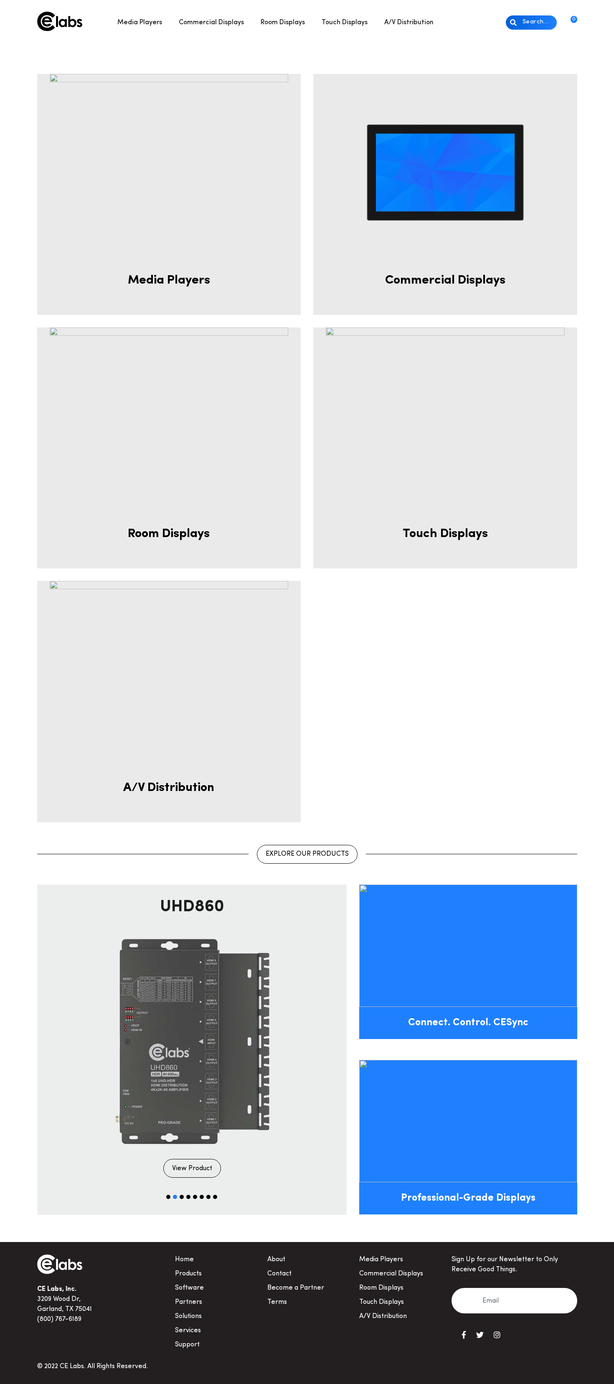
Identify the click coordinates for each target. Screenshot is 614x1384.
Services (188, 1330)
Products (188, 1273)
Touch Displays (345, 22)
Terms (277, 1302)
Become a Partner (295, 1288)
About (276, 1259)
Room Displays (283, 22)
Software (189, 1288)
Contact (279, 1273)
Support (187, 1344)
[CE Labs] (59, 20)
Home (184, 1259)
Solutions (188, 1316)
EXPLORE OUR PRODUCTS (307, 854)
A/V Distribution (409, 22)
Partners (188, 1302)
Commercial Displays (211, 22)
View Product (192, 1168)
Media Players (139, 22)
